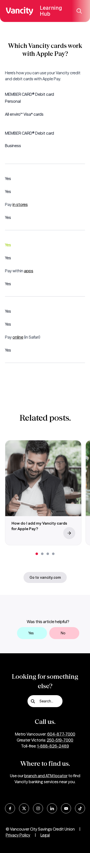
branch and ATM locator (46, 775)
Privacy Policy (18, 835)
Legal (45, 835)
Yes (31, 633)
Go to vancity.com (45, 577)
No (63, 633)
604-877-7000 (61, 734)
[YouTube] (66, 808)
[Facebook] (10, 808)
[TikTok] (80, 808)
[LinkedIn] (52, 808)
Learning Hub (51, 11)
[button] (37, 554)
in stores (20, 204)
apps (28, 270)
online (17, 337)
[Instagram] (38, 808)
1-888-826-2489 (53, 746)
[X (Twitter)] (24, 808)
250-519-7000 (60, 740)
